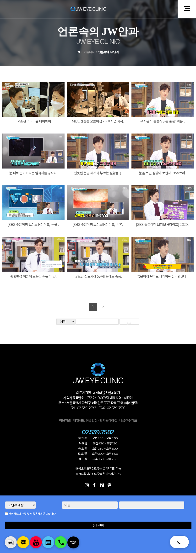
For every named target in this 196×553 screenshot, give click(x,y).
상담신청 (98, 525)
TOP (73, 542)
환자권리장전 (108, 420)
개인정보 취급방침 (85, 420)
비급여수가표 (128, 420)
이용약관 (65, 420)
